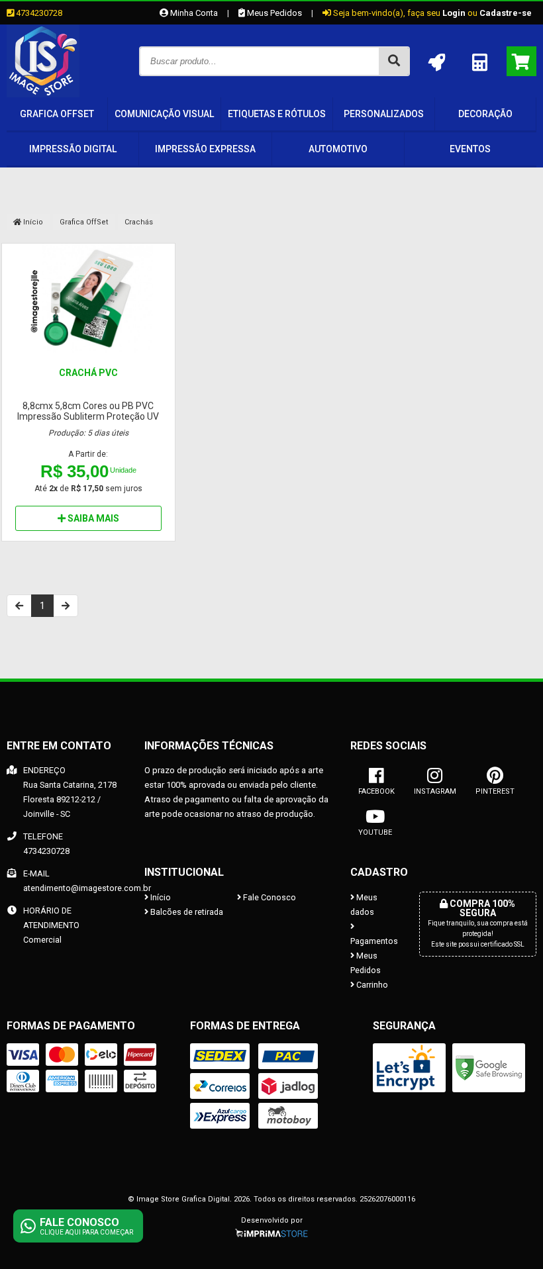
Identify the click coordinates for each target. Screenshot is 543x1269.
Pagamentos (374, 941)
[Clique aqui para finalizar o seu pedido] (521, 61)
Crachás (138, 222)
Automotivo (338, 149)
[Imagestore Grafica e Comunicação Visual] (43, 94)
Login (454, 13)
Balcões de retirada (185, 912)
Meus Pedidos (273, 13)
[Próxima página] (65, 605)
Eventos (470, 149)
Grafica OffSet (57, 114)
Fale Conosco (268, 897)
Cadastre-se (505, 13)
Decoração (485, 114)
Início (32, 222)
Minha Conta (193, 13)
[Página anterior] (19, 605)
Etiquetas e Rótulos (277, 114)
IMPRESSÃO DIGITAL (73, 149)
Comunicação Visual (164, 114)
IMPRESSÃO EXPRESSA (205, 149)
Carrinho (371, 985)
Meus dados (363, 904)
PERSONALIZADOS (384, 114)
